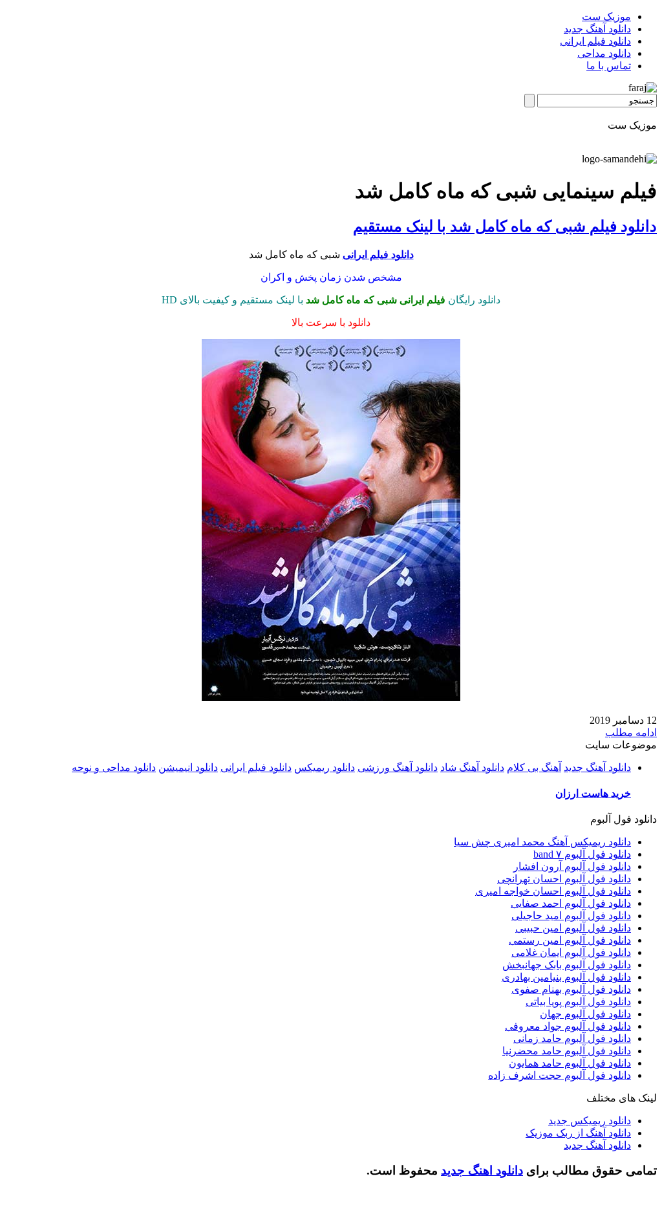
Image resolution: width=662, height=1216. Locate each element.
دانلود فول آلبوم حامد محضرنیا (566, 1050)
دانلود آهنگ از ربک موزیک (578, 1132)
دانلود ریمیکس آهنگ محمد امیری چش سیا (542, 841)
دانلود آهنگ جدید (597, 28)
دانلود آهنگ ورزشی (398, 767)
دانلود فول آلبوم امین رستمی (570, 940)
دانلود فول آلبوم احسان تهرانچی (564, 878)
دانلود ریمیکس (324, 767)
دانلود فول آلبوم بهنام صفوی (571, 989)
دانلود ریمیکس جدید (589, 1120)
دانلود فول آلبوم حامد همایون (570, 1063)
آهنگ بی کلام (534, 767)
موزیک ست (606, 16)
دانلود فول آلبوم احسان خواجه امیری (553, 890)
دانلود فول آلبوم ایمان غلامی (571, 952)
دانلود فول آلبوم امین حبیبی (573, 927)
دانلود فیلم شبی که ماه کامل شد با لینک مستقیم (505, 226)
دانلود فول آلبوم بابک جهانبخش (566, 964)
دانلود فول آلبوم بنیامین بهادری (566, 977)
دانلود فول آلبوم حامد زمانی (572, 1038)
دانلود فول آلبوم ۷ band (582, 854)
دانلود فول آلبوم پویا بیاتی (578, 1001)
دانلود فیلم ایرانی (595, 41)
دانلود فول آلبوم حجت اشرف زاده (559, 1075)
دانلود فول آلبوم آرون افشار (572, 866)
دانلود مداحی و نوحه (114, 767)
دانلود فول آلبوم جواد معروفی (568, 1026)
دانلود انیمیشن (188, 767)
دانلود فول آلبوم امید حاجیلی (571, 915)
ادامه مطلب (631, 732)
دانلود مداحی (604, 53)
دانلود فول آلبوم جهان (585, 1013)
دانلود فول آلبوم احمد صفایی (571, 903)
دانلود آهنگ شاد (472, 767)
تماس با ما (608, 65)
